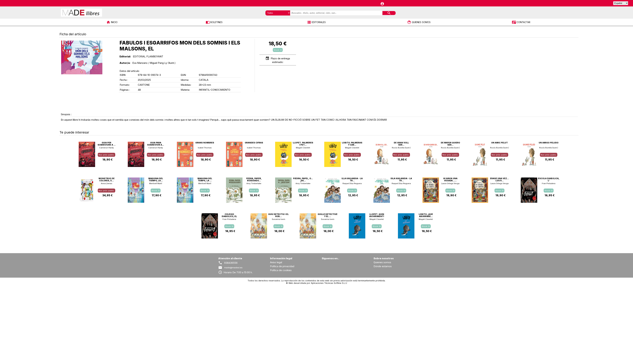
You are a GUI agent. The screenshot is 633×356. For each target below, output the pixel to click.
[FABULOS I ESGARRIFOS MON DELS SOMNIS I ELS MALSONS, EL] (81, 57)
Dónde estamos (383, 266)
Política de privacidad (282, 266)
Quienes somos (382, 262)
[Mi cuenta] (382, 3)
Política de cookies (281, 270)
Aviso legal (276, 262)
